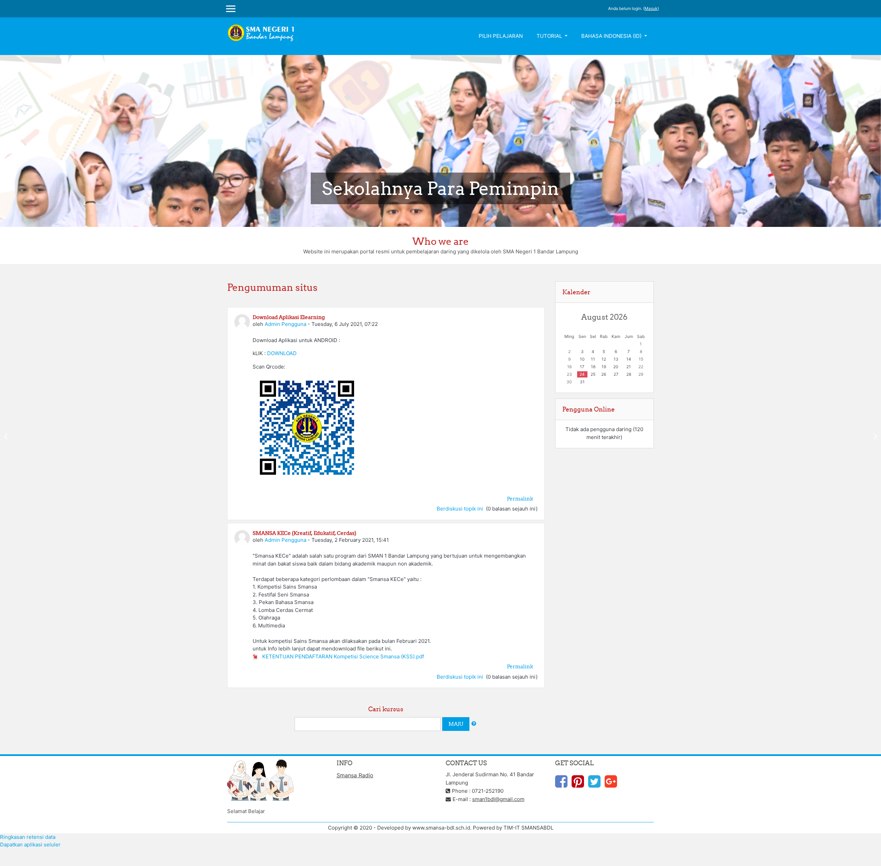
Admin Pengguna (285, 324)
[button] (474, 724)
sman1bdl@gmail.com (498, 799)
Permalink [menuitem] (520, 498)
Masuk (651, 8)
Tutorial (550, 36)
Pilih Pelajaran (501, 36)
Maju (455, 724)
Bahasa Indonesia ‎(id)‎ (612, 36)
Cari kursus (385, 709)
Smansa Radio (355, 775)
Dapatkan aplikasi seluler (30, 844)
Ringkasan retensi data (27, 837)
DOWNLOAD (282, 353)
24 (582, 374)
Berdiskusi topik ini (461, 508)
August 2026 (604, 317)
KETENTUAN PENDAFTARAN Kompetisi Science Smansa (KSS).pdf (342, 656)
